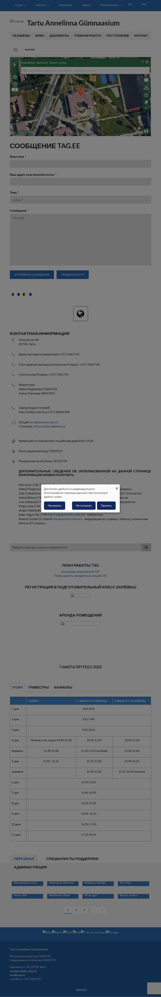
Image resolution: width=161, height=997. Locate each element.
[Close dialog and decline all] (117, 486)
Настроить (54, 505)
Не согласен (84, 505)
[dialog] (80, 498)
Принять (106, 505)
